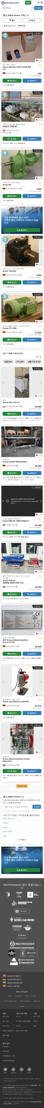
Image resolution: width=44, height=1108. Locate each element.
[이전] (3, 47)
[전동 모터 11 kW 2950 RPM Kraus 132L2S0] (22, 251)
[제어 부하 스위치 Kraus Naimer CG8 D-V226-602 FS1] (22, 47)
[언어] (38, 3)
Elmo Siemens (25, 1001)
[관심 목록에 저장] (39, 65)
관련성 (32, 20)
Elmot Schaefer (30, 996)
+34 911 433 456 (13, 986)
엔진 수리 (37, 1001)
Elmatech (18, 996)
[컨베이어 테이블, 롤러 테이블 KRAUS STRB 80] (22, 106)
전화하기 (33, 80)
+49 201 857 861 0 (14, 979)
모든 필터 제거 (10, 26)
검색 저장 (23, 786)
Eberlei (6, 823)
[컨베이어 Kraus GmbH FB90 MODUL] (22, 441)
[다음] (41, 47)
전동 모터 (8, 361)
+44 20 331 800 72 (14, 976)
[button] (42, 3)
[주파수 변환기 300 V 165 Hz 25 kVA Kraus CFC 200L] (22, 308)
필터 (13, 20)
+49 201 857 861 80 (14, 983)
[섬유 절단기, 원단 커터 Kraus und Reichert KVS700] (22, 681)
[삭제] (32, 8)
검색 (39, 8)
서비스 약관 (7, 1104)
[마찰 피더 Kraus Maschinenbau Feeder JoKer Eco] (22, 739)
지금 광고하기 (22, 230)
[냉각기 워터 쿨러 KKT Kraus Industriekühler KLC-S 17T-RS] (22, 620)
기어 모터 (20, 361)
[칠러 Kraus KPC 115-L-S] (22, 382)
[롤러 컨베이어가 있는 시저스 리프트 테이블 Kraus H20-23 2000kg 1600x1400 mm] (22, 558)
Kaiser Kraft (7, 831)
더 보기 (23, 839)
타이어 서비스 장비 (10, 1001)
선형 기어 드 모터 (34, 361)
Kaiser (5, 827)
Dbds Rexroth (8, 818)
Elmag (22, 1006)
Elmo (10, 996)
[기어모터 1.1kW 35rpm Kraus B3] (22, 164)
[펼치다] (22, 87)
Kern (5, 836)
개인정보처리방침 (36, 1102)
